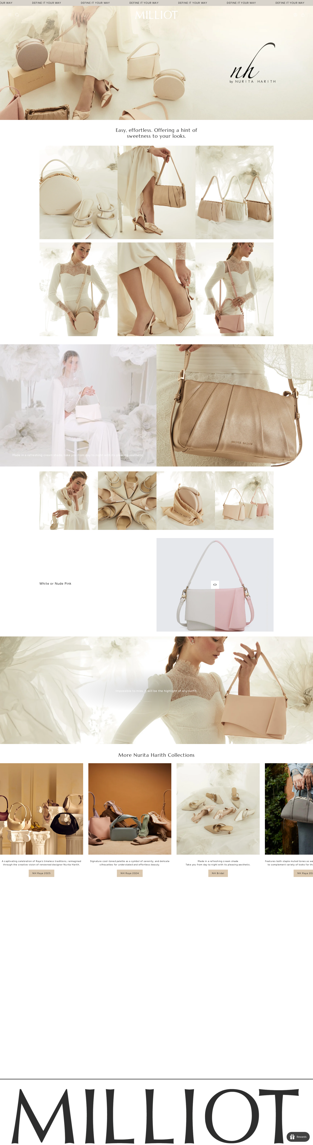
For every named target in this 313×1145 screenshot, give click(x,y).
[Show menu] (10, 15)
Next (308, 809)
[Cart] (303, 15)
